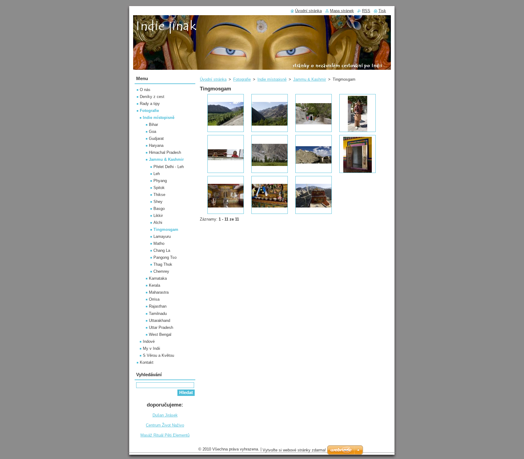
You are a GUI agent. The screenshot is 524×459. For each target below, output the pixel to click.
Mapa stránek (342, 10)
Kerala (154, 285)
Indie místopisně (272, 79)
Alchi (157, 222)
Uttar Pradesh (161, 327)
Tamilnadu (158, 313)
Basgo (159, 208)
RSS (366, 10)
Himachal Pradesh (165, 152)
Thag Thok (162, 264)
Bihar (153, 124)
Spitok (159, 187)
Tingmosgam (165, 229)
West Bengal (160, 334)
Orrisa (154, 299)
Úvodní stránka (213, 79)
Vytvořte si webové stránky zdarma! (294, 450)
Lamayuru (162, 236)
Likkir (158, 215)
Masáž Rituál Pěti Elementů (165, 435)
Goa (152, 131)
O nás (145, 89)
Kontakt (146, 362)
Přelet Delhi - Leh (168, 166)
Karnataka (158, 278)
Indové (149, 341)
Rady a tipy (150, 103)
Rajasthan (157, 306)
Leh (156, 173)
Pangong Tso (164, 257)
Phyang (160, 180)
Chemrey (161, 271)
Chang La (161, 250)
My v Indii (151, 348)
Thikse (159, 194)
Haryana (156, 145)
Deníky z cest (152, 96)
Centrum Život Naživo (165, 425)
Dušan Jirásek (165, 415)
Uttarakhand (159, 320)
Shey (158, 201)
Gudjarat (156, 138)
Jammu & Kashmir (309, 79)
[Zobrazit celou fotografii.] (225, 113)
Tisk (382, 10)
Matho (158, 243)
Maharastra (159, 292)
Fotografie (242, 79)
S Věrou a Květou (158, 355)
